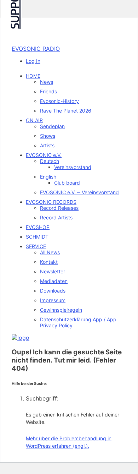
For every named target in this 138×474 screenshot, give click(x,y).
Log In (33, 61)
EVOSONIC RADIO (36, 48)
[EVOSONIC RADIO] (20, 337)
